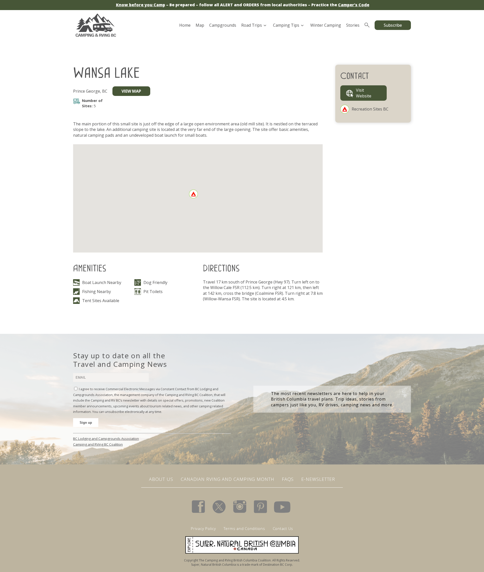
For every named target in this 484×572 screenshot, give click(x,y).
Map (200, 25)
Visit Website (363, 92)
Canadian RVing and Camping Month (227, 479)
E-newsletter (318, 479)
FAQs (288, 479)
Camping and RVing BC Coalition (98, 444)
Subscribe (393, 25)
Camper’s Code (353, 5)
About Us (161, 479)
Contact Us (283, 528)
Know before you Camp (140, 5)
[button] (193, 194)
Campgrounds (222, 25)
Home (185, 25)
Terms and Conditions (244, 528)
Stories (352, 25)
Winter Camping (325, 25)
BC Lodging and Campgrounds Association (106, 438)
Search (367, 25)
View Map (131, 91)
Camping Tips (286, 25)
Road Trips (251, 25)
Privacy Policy (203, 528)
